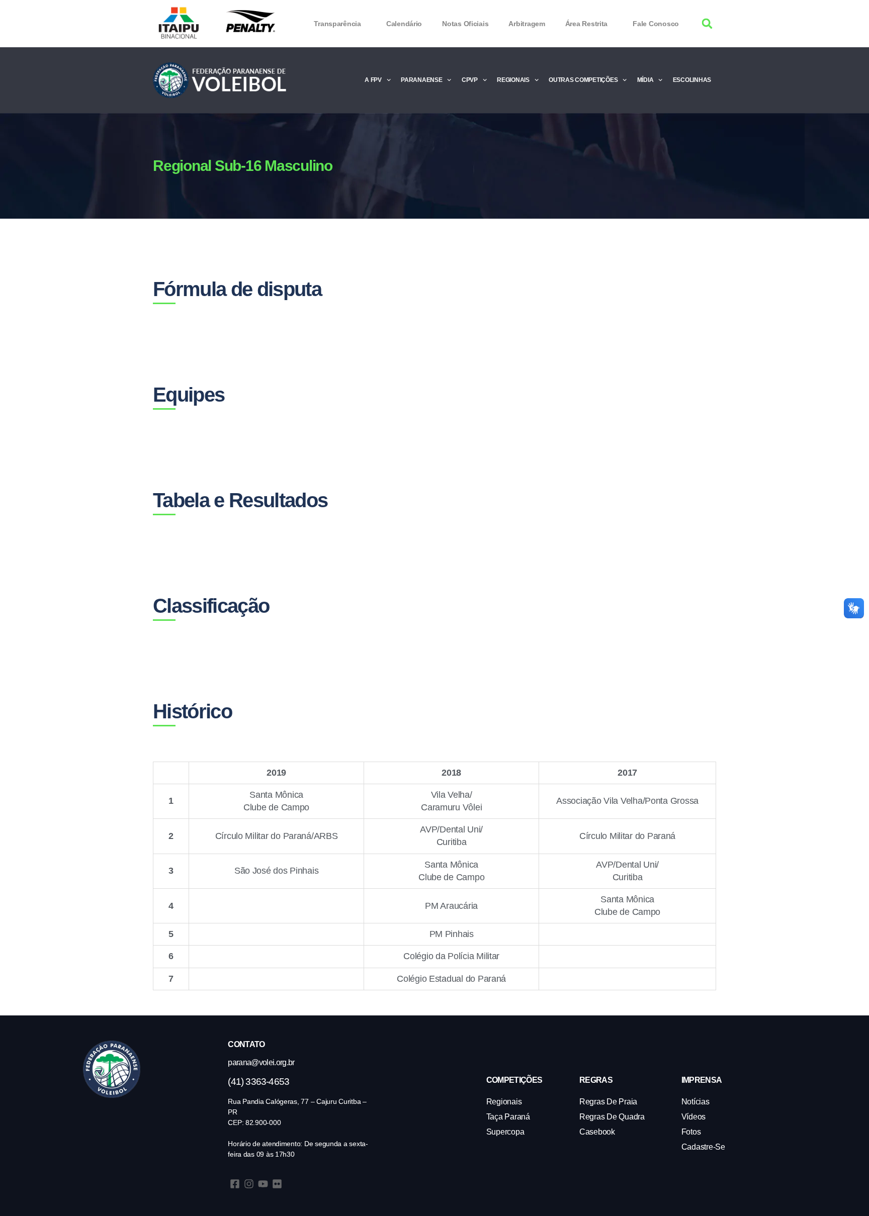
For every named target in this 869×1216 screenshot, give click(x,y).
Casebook (597, 1132)
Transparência (337, 24)
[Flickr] (277, 1184)
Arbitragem (526, 24)
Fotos (691, 1132)
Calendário (404, 24)
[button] (707, 24)
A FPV (373, 79)
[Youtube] (263, 1184)
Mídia (645, 79)
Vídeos (693, 1116)
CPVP (470, 79)
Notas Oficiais (465, 24)
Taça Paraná (508, 1116)
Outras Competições (583, 79)
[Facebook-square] (235, 1184)
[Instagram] (249, 1184)
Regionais (513, 79)
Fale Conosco (656, 24)
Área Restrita (586, 24)
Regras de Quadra (612, 1116)
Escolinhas (692, 79)
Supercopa (505, 1132)
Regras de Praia (608, 1101)
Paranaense (421, 79)
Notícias (695, 1101)
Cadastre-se (703, 1147)
